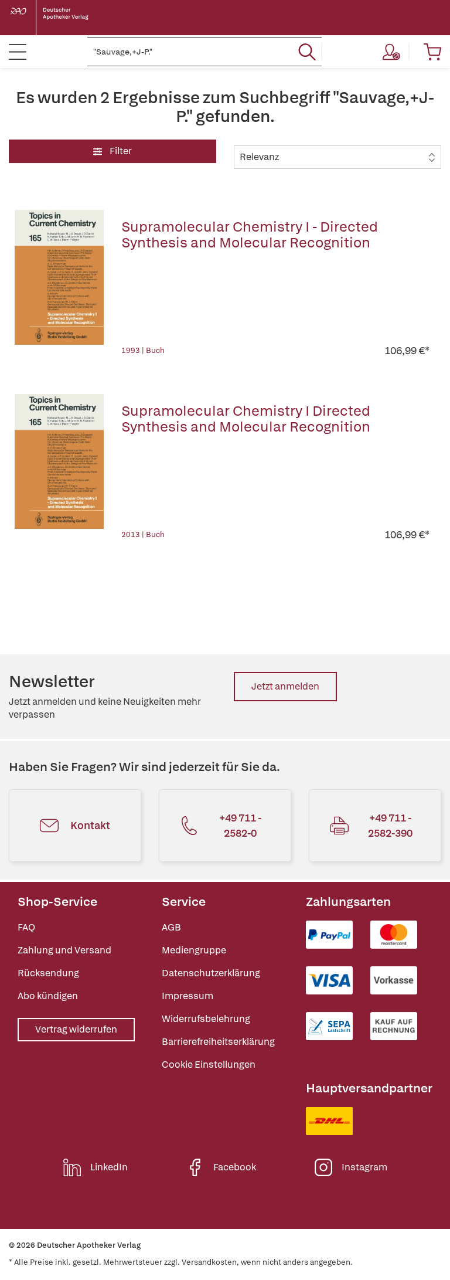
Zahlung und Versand (64, 950)
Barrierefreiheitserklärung (218, 1041)
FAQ (26, 927)
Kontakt (90, 825)
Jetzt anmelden (285, 686)
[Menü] (17, 51)
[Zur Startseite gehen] (58, 17)
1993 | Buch (143, 350)
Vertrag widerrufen (76, 1029)
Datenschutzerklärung (211, 973)
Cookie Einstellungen (208, 1064)
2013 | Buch (143, 534)
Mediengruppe (194, 950)
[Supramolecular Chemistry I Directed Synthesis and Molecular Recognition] (59, 468)
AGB (171, 927)
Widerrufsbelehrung (206, 1019)
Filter (120, 151)
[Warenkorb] (432, 51)
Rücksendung (48, 973)
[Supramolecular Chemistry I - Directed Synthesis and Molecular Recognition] (59, 284)
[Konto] (391, 51)
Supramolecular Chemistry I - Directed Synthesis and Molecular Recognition (249, 234)
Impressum (187, 996)
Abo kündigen (48, 996)
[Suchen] (307, 51)
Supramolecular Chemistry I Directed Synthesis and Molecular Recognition (245, 418)
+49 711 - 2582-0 (240, 825)
